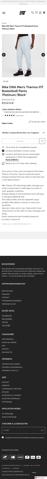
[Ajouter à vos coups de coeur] (42, 141)
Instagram (7, 319)
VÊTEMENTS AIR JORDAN (11, 364)
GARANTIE (5, 385)
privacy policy (39, 438)
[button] (37, 121)
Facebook (7, 316)
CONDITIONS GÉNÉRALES (12, 471)
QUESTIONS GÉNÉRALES (11, 399)
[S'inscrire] (42, 430)
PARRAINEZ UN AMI (9, 304)
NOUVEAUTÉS (7, 352)
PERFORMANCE (7, 339)
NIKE (3, 346)
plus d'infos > (12, 160)
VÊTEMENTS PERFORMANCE (12, 367)
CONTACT (5, 297)
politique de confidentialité (15, 475)
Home (4, 23)
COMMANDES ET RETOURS (11, 389)
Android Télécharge (9, 417)
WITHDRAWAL (7, 402)
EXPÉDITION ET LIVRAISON (11, 395)
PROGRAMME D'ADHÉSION (11, 301)
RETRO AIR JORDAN (9, 342)
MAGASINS (6, 294)
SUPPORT (5, 382)
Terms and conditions (22, 438)
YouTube (6, 326)
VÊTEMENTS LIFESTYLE (10, 370)
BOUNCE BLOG (7, 291)
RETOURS (5, 392)
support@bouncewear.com (13, 284)
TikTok (5, 322)
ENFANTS (5, 349)
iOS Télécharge (7, 414)
